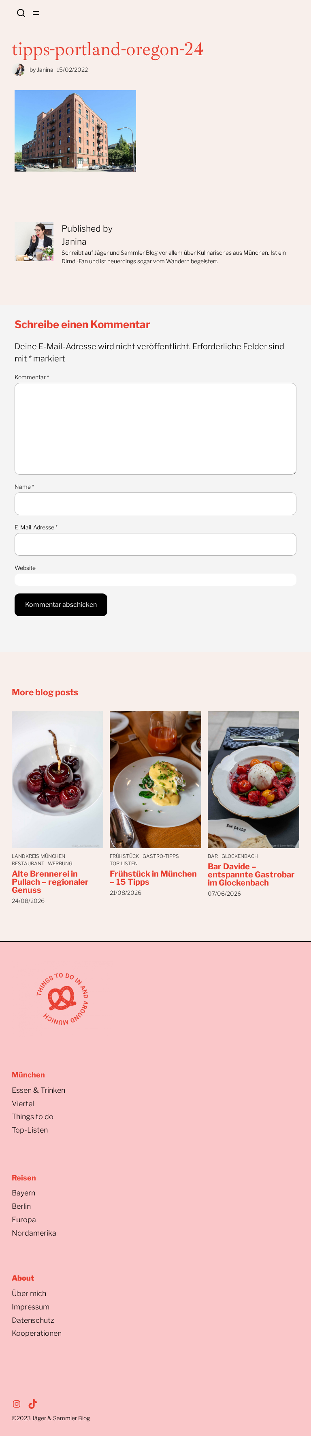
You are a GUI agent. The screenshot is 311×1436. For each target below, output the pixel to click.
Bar (213, 856)
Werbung (60, 863)
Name (24, 486)
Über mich (29, 1293)
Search (21, 13)
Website (25, 567)
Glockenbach (240, 856)
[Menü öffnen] (36, 13)
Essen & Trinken (38, 1090)
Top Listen (124, 863)
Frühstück (124, 856)
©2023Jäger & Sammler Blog (51, 1418)
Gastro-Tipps (161, 856)
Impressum (30, 1307)
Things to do (32, 1116)
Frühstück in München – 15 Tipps (153, 878)
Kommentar (32, 377)
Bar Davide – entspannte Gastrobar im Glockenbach (251, 874)
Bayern (23, 1193)
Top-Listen (30, 1130)
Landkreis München (38, 856)
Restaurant (28, 863)
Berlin (21, 1206)
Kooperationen (37, 1333)
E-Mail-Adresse (36, 527)
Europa (24, 1219)
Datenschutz (33, 1320)
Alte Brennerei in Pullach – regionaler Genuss (50, 882)
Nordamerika (34, 1233)
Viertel (23, 1103)
